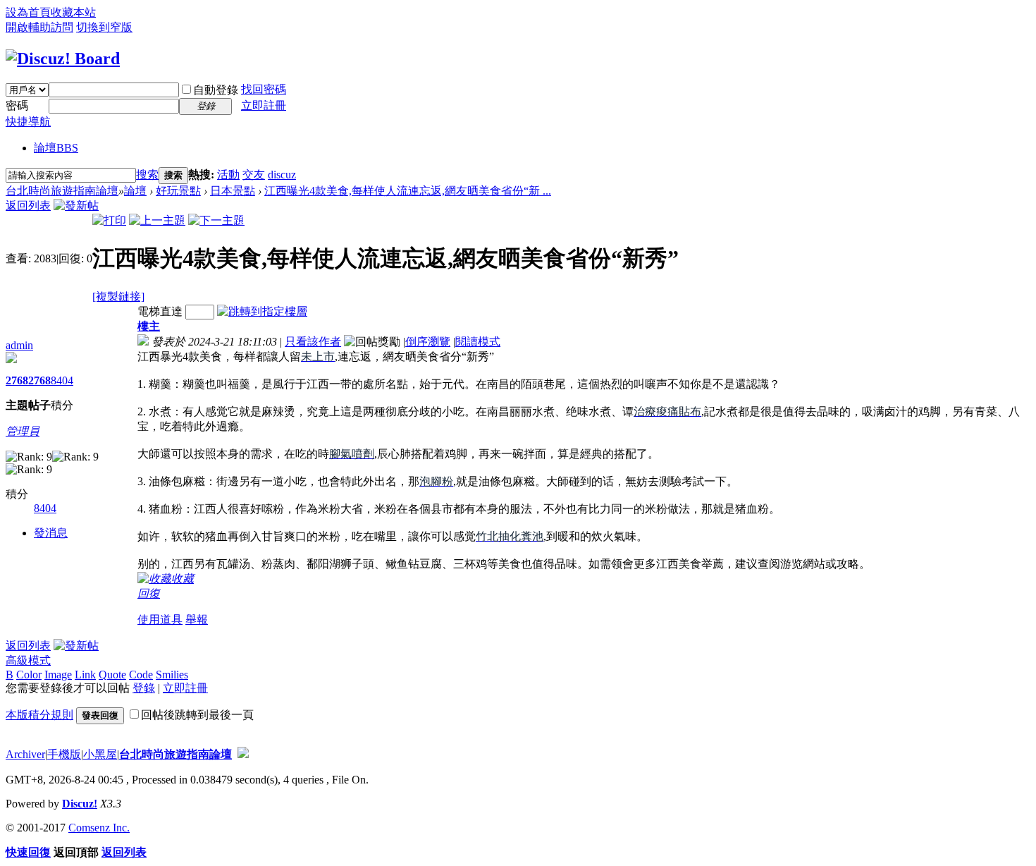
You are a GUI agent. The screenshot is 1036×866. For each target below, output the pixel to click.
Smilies (172, 675)
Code (141, 675)
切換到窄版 (104, 27)
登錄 (143, 688)
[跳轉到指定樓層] (262, 311)
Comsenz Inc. (99, 828)
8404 (62, 380)
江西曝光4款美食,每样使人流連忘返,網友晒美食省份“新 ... (407, 191)
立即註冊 (263, 105)
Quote (112, 675)
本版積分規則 (39, 715)
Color (29, 675)
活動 (228, 175)
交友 (253, 175)
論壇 (56, 148)
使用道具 (160, 620)
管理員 (22, 431)
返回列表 (28, 206)
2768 (17, 380)
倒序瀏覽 (427, 342)
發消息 (51, 533)
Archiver (25, 754)
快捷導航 (28, 122)
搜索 (147, 175)
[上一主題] (157, 220)
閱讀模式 (477, 342)
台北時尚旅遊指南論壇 (62, 191)
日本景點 (232, 191)
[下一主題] (216, 220)
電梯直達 (160, 311)
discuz (282, 175)
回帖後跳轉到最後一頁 (197, 715)
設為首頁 (28, 12)
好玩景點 (178, 191)
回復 (148, 593)
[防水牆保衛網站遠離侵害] (243, 754)
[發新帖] (76, 206)
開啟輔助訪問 (39, 27)
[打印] (109, 220)
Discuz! (79, 804)
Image (58, 675)
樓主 (148, 326)
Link (85, 675)
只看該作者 (313, 342)
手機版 (64, 754)
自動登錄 (215, 90)
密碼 (17, 105)
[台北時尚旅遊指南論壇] (63, 58)
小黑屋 (100, 754)
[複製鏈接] (118, 297)
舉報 (196, 620)
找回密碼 (263, 89)
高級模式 (28, 660)
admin (19, 345)
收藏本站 (73, 12)
